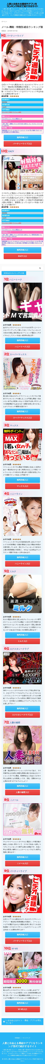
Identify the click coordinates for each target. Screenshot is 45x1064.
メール (27, 130)
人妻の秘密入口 (22, 792)
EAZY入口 (22, 256)
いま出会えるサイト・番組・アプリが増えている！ (23, 1021)
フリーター (8, 236)
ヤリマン (34, 123)
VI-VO (15, 948)
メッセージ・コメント (19, 130)
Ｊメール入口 (22, 863)
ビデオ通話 (12, 132)
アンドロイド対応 (7, 112)
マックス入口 (22, 486)
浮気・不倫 (7, 243)
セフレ (12, 243)
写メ (31, 130)
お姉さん (25, 123)
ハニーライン (16, 494)
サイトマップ (26, 1038)
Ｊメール (14, 800)
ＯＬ (30, 123)
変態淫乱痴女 (35, 234)
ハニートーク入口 (22, 346)
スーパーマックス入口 (22, 418)
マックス (14, 425)
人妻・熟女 (5, 123)
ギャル (16, 123)
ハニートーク (15, 279)
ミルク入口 (22, 641)
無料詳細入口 (22, 137)
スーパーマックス (18, 354)
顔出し (17, 132)
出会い (20, 243)
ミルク (13, 571)
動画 (34, 130)
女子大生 (20, 123)
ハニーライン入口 (22, 563)
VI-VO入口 (22, 1009)
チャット (9, 130)
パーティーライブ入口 (22, 144)
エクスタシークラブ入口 (22, 715)
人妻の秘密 (15, 722)
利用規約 (17, 1038)
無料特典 (4, 130)
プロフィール (38, 243)
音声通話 (6, 132)
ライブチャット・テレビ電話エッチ (12, 118)
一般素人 (11, 123)
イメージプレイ (30, 241)
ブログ (37, 130)
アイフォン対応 (16, 112)
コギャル (6, 125)
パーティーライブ (15, 36)
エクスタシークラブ (19, 649)
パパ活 (16, 243)
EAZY (11, 151)
